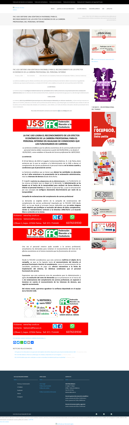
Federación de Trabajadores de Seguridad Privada (89, 2)
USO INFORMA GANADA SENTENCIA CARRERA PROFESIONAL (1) (29, 338)
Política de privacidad (45, 386)
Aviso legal (42, 384)
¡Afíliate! (109, 8)
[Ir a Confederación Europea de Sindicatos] (104, 414)
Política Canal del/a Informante (48, 392)
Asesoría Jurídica (94, 8)
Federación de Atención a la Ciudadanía (23, 2)
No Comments (31, 75)
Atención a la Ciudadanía (49, 75)
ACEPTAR (30, 419)
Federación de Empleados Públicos (65, 75)
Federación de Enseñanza (41, 2)
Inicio (52, 8)
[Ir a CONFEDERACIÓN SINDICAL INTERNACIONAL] (96, 414)
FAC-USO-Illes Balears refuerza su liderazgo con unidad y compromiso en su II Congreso (43, 354)
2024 (87, 16)
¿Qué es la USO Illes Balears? (66, 8)
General (77, 75)
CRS (103, 8)
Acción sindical (82, 8)
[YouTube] (115, 2)
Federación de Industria (55, 2)
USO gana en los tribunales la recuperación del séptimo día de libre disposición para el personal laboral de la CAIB (51, 352)
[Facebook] (112, 2)
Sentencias (83, 75)
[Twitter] (110, 2)
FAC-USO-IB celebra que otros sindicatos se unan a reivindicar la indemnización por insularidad (44, 357)
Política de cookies (44, 388)
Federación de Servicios (69, 2)
